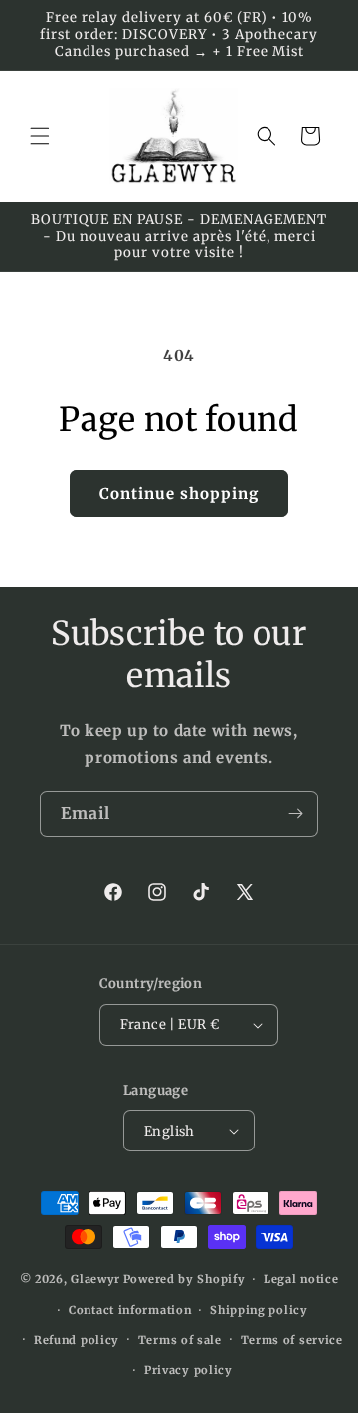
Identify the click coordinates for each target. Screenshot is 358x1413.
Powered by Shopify (184, 1279)
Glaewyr (95, 1279)
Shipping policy (259, 1310)
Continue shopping (179, 493)
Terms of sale (180, 1340)
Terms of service (292, 1340)
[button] (40, 136)
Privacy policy (188, 1370)
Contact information (130, 1310)
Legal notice (301, 1279)
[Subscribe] (295, 814)
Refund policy (76, 1340)
